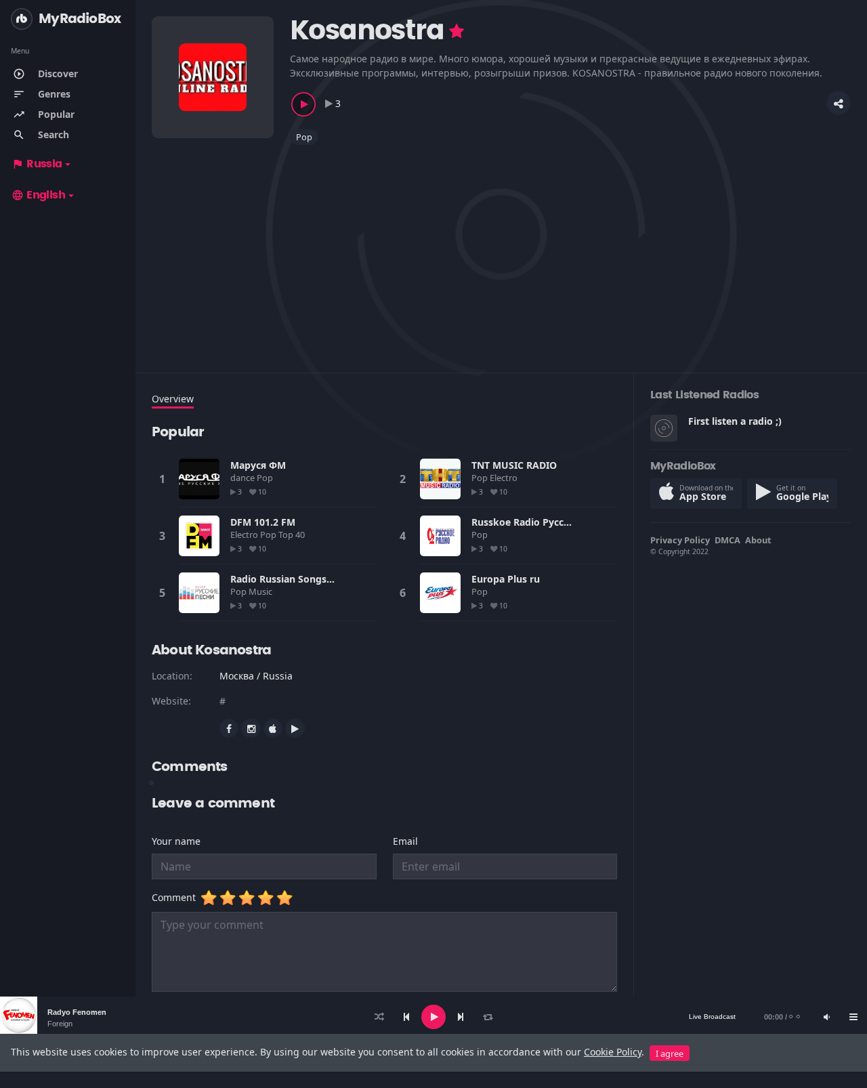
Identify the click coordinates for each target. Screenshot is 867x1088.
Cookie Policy (612, 1051)
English (38, 195)
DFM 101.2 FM (262, 522)
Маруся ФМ (258, 465)
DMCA (727, 540)
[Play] (433, 1017)
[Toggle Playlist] (853, 1016)
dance (243, 478)
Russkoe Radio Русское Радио (542, 522)
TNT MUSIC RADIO (514, 465)
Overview (173, 398)
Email (405, 841)
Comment (176, 897)
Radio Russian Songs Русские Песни (315, 578)
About (758, 540)
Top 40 (292, 534)
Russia (37, 164)
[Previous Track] (406, 1016)
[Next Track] (460, 1016)
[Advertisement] (501, 251)
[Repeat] (487, 1016)
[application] (433, 1016)
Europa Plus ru (505, 578)
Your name (176, 841)
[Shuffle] (379, 1016)
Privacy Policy (680, 540)
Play (199, 479)
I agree (669, 1053)
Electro (505, 478)
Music (261, 591)
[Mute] (826, 1016)
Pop (304, 137)
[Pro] (456, 31)
